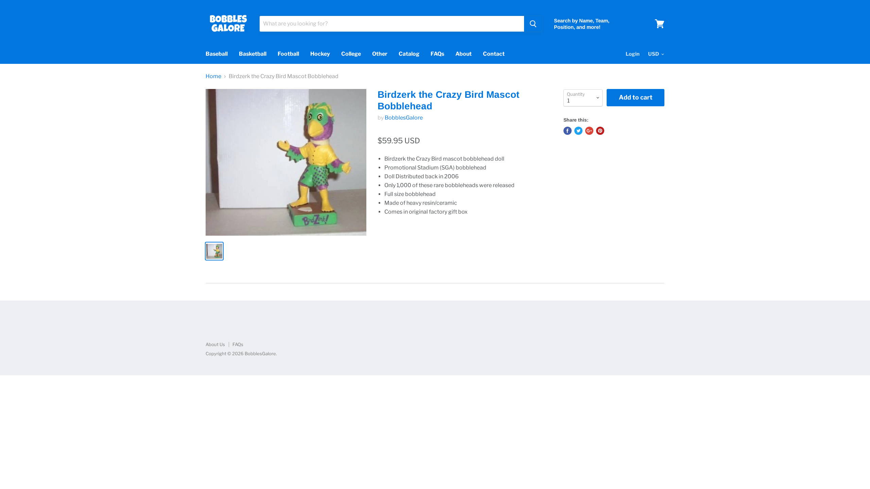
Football (288, 54)
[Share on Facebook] (567, 131)
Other (379, 54)
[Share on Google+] (589, 131)
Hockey (320, 54)
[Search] (533, 24)
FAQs (437, 54)
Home (213, 76)
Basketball (252, 54)
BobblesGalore (404, 117)
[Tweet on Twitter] (578, 131)
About (463, 54)
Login (633, 54)
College (351, 54)
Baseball (217, 54)
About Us (215, 344)
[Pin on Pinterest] (600, 131)
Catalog (409, 54)
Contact (494, 54)
